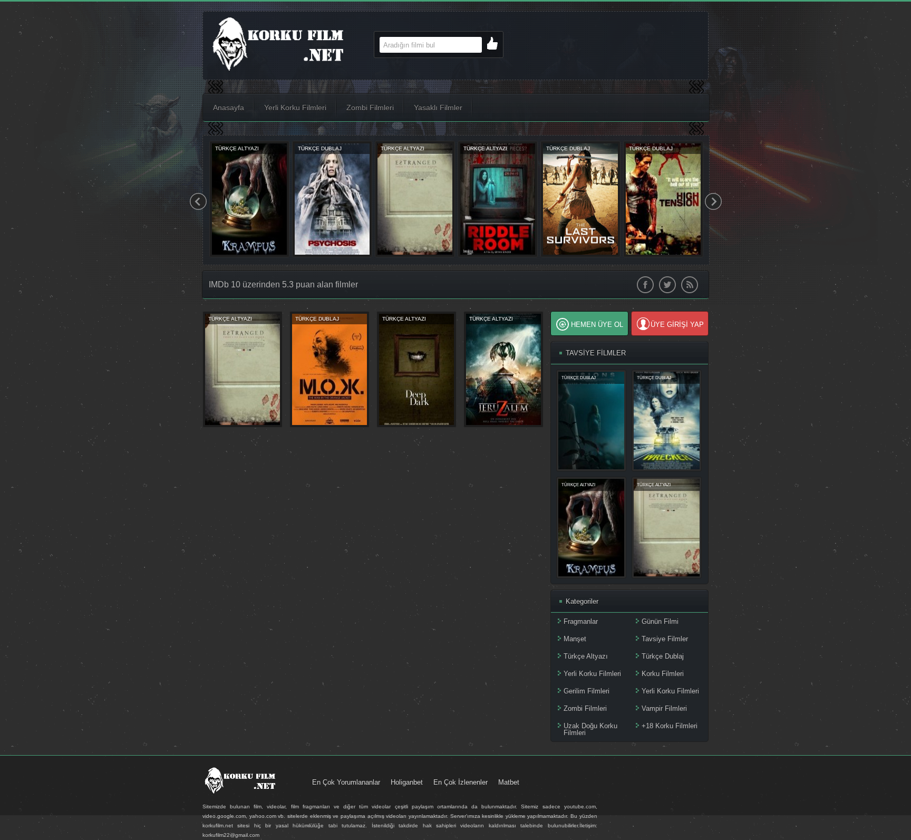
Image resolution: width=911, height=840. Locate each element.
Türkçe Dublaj (663, 656)
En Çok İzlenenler (460, 782)
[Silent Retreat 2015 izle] (498, 255)
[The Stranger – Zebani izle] (415, 255)
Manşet (575, 638)
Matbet (508, 782)
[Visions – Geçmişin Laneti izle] (332, 255)
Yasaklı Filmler (438, 107)
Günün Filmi (660, 621)
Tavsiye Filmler (665, 638)
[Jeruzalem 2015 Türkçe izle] (503, 425)
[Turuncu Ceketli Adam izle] (329, 425)
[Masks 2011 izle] (663, 255)
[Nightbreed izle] (249, 255)
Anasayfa (228, 107)
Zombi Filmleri (370, 107)
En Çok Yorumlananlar (346, 782)
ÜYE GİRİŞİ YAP (677, 325)
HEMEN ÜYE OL (597, 325)
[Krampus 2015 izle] (591, 574)
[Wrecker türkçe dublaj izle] (580, 255)
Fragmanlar (581, 621)
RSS (689, 284)
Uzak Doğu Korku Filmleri (590, 729)
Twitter (667, 284)
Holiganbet (407, 782)
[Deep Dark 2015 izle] (416, 425)
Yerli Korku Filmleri (295, 107)
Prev (198, 201)
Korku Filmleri (663, 673)
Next (713, 201)
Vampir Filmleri (664, 708)
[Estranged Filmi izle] (242, 425)
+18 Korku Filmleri (669, 725)
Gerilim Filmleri (586, 691)
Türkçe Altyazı (586, 656)
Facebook (645, 284)
